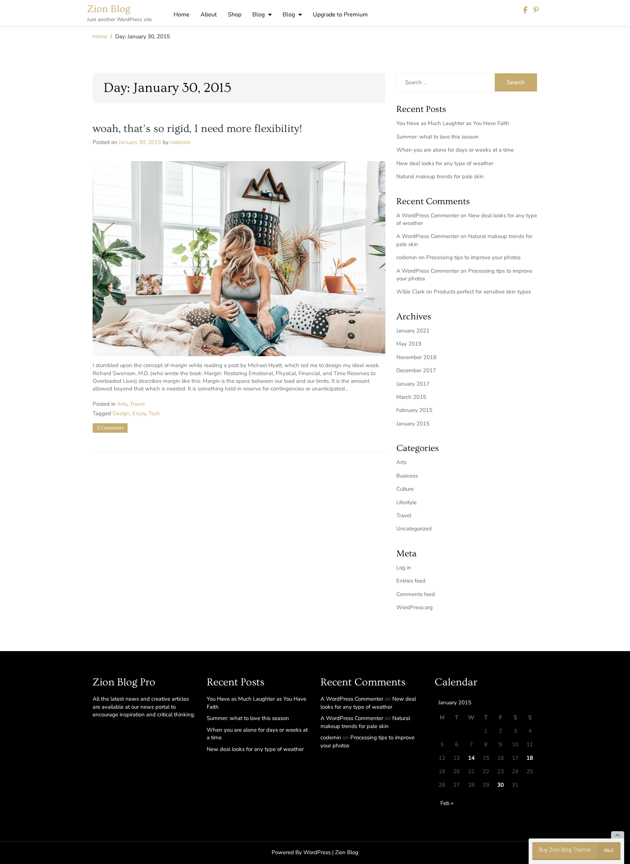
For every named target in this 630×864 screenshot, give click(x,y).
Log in (403, 567)
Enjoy (139, 413)
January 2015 (412, 423)
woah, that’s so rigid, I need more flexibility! (197, 128)
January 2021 (412, 330)
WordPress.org (414, 607)
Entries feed (410, 580)
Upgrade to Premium (340, 15)
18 (529, 758)
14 (471, 758)
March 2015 (411, 397)
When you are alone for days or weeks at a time (455, 149)
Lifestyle (406, 502)
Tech (154, 413)
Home (182, 15)
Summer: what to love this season (437, 136)
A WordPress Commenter (427, 215)
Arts (122, 404)
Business (407, 475)
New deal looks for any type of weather (444, 163)
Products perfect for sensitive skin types (482, 291)
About (209, 15)
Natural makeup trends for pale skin (440, 176)
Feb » (447, 803)
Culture (405, 489)
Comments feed (415, 594)
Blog (258, 15)
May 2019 (408, 343)
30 (500, 785)
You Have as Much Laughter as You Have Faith (452, 123)
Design (121, 413)
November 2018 (416, 357)
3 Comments (110, 428)
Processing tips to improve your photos (473, 257)
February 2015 (414, 410)
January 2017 (412, 384)
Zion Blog (108, 9)
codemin (180, 142)
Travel (137, 404)
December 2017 (416, 370)
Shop (234, 15)
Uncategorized (414, 528)
